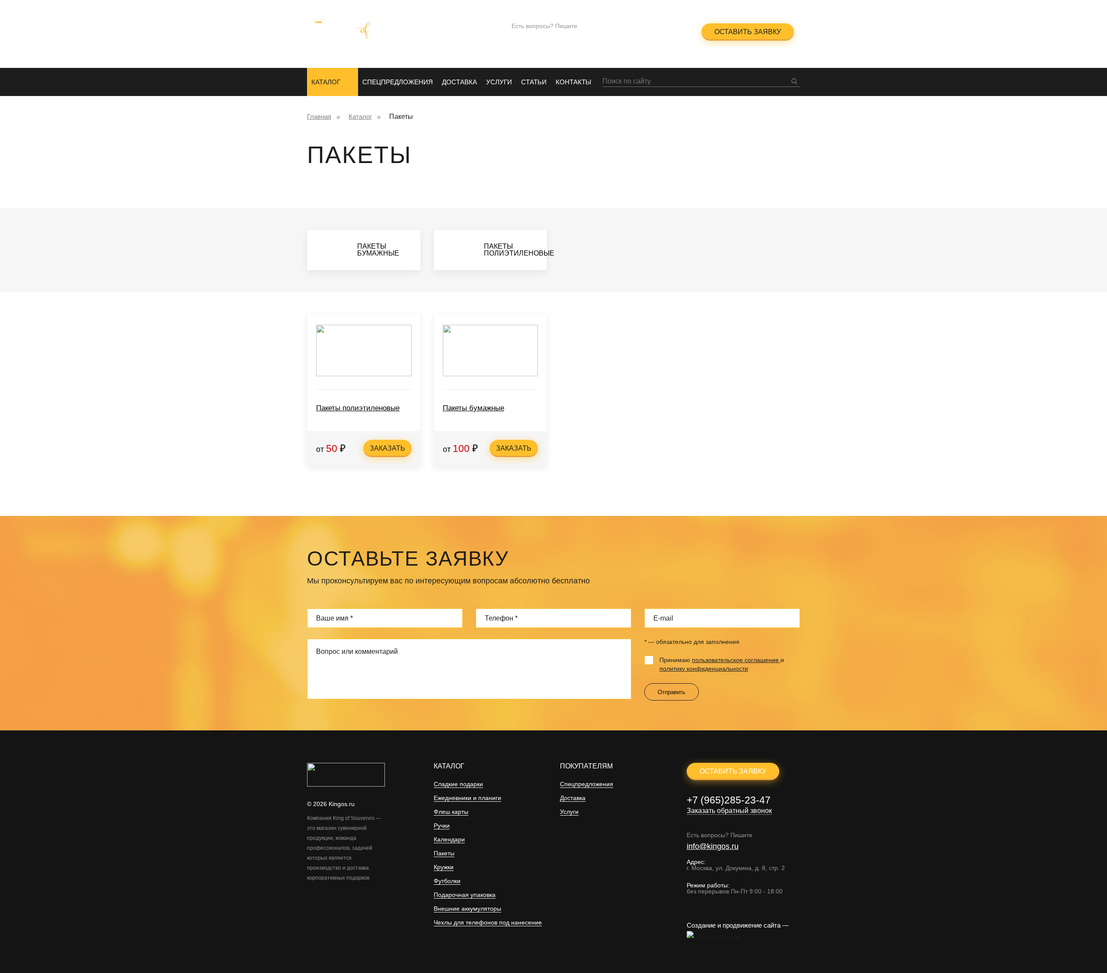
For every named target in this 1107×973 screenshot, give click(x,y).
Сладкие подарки (458, 784)
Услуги (499, 82)
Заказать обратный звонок (641, 36)
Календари (449, 839)
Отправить (671, 692)
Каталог (325, 82)
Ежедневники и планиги (467, 798)
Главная (319, 116)
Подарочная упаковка (465, 895)
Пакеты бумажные (473, 408)
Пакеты (444, 853)
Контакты (573, 82)
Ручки (442, 826)
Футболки (447, 881)
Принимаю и (721, 664)
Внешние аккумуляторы (467, 909)
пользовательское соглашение (736, 659)
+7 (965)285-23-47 (641, 26)
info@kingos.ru (537, 37)
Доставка (459, 82)
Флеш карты (451, 812)
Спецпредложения (397, 82)
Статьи (534, 82)
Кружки (444, 867)
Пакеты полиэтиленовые (358, 408)
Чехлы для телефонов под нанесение (488, 922)
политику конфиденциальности (703, 668)
